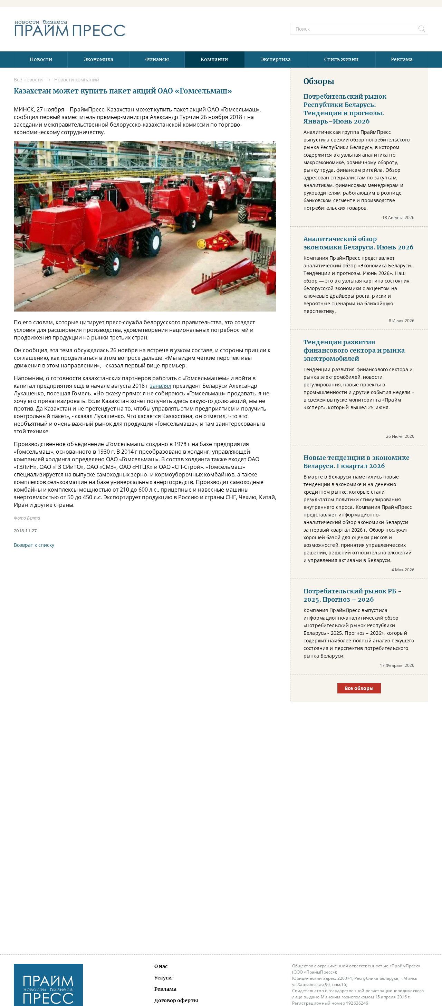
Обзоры (319, 81)
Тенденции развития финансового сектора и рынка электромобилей (354, 350)
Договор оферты (176, 1000)
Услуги (163, 978)
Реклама (402, 59)
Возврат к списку (34, 545)
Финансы (157, 59)
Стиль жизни (341, 59)
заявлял (160, 385)
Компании (214, 59)
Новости (41, 59)
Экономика (98, 59)
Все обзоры (359, 688)
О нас (160, 966)
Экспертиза (276, 59)
